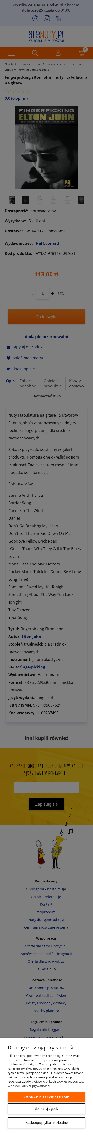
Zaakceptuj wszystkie (46, 1097)
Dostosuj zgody (46, 1109)
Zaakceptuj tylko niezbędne (47, 1123)
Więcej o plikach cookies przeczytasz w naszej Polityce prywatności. (46, 1083)
